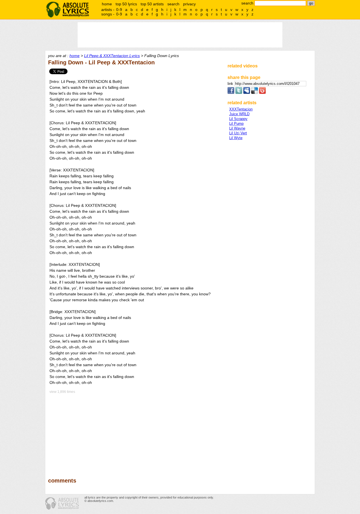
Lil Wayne (237, 128)
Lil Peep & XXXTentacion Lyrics (112, 55)
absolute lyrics (67, 10)
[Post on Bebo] (262, 92)
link (231, 83)
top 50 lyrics (126, 4)
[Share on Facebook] (231, 92)
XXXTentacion (241, 109)
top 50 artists (152, 4)
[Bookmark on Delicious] (254, 92)
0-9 (119, 9)
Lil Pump (236, 123)
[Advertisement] (135, 432)
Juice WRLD (239, 114)
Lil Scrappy (238, 119)
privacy (189, 4)
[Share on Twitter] (238, 92)
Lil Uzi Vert (238, 133)
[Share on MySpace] (246, 92)
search (173, 4)
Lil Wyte (235, 138)
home (107, 4)
